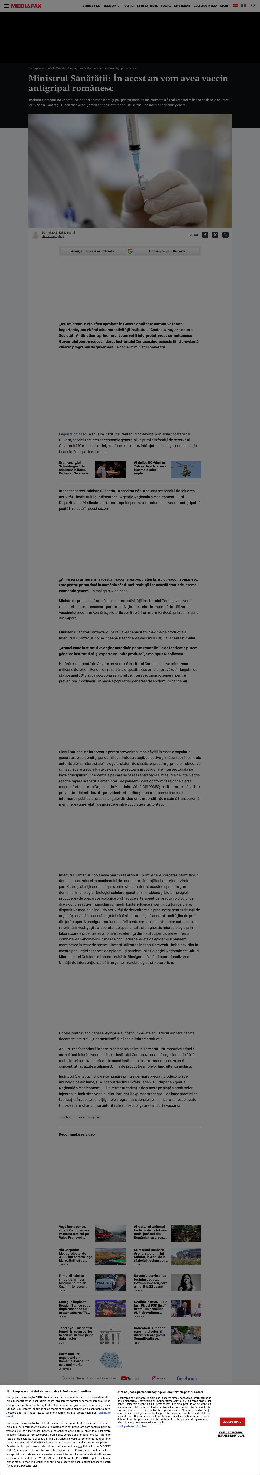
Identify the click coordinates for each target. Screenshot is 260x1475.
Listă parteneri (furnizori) (132, 1426)
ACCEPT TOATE (232, 1421)
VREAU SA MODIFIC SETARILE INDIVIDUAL (231, 1434)
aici (80, 1446)
